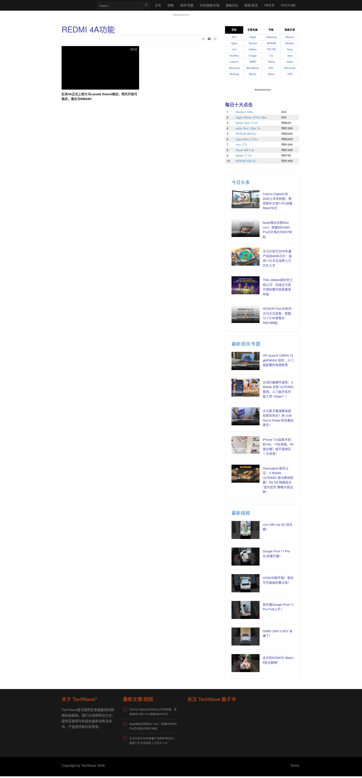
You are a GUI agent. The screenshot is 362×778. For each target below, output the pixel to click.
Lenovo (234, 61)
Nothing (234, 74)
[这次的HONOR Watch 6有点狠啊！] (245, 663)
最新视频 (240, 512)
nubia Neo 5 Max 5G (248, 128)
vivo (234, 49)
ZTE (289, 74)
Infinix (253, 49)
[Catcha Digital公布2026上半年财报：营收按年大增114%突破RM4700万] (245, 199)
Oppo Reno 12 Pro (247, 139)
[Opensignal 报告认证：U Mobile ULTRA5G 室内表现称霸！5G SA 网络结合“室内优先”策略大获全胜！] (245, 474)
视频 (170, 5)
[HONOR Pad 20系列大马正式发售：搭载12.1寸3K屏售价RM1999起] (245, 314)
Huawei (290, 37)
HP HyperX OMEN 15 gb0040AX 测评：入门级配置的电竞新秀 (278, 360)
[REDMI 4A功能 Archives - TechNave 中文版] (77, 5)
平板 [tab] (271, 29)
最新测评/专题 (245, 343)
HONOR (271, 43)
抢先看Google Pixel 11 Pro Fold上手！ (278, 606)
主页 (158, 5)
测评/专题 (186, 5)
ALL (234, 37)
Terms (294, 765)
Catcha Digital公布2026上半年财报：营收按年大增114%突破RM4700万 (277, 201)
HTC (271, 67)
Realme (290, 43)
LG (271, 55)
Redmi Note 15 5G (247, 123)
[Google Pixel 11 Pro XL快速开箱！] (245, 557)
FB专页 (269, 5)
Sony (290, 49)
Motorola (234, 67)
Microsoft (289, 67)
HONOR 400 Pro (246, 133)
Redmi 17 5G (244, 155)
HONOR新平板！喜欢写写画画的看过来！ (278, 580)
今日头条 (240, 182)
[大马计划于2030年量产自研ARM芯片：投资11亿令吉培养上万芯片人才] (245, 257)
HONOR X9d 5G (246, 161)
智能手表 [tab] (290, 29)
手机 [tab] (234, 29)
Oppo (234, 43)
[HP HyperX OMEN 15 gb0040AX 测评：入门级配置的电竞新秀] (245, 361)
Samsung (271, 37)
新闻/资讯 (251, 5)
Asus (290, 55)
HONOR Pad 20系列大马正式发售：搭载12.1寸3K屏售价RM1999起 (277, 315)
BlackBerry (252, 67)
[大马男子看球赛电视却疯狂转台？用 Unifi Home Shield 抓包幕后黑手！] (245, 416)
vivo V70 (241, 144)
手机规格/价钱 (209, 5)
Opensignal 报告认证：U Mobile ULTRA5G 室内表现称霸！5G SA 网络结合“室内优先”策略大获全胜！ (278, 480)
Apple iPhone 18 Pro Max (251, 117)
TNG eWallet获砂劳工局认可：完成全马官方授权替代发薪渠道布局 (278, 287)
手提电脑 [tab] (252, 29)
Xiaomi (253, 43)
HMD (253, 61)
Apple (252, 37)
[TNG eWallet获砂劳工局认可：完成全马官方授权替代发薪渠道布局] (245, 285)
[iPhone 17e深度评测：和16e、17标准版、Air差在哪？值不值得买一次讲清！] (245, 445)
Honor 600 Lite (245, 150)
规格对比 (232, 5)
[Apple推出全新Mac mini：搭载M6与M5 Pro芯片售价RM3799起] (245, 228)
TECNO (271, 49)
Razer (271, 74)
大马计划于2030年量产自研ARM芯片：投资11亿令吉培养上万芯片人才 (277, 258)
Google (253, 55)
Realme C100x (244, 112)
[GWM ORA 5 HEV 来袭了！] (245, 637)
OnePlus (234, 55)
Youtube (288, 5)
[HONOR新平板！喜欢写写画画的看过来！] (245, 583)
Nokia (271, 61)
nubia (290, 61)
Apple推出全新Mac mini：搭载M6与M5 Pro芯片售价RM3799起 (277, 229)
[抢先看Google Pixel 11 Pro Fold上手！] (245, 610)
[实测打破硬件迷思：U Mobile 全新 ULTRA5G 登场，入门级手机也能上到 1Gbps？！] (245, 388)
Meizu (252, 74)
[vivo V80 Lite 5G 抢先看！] (245, 530)
